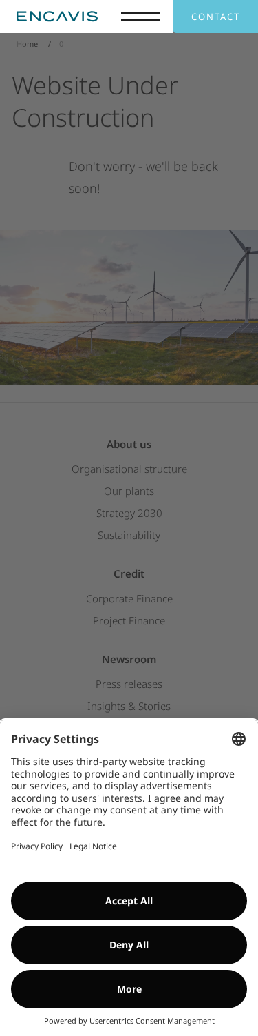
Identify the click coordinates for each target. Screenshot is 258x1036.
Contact (215, 16)
